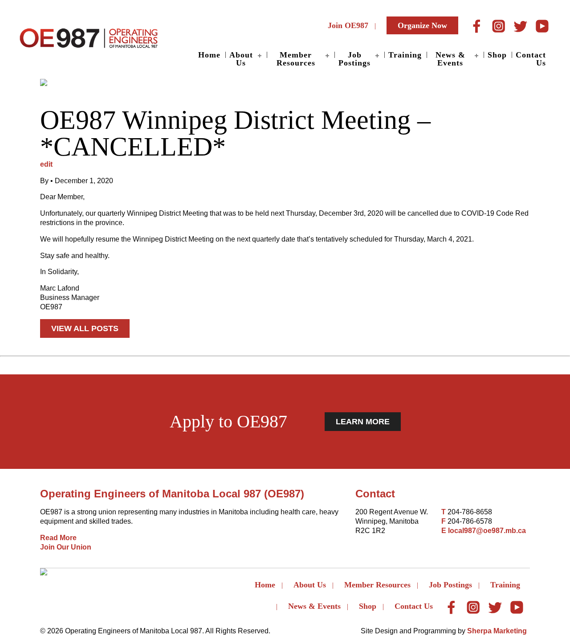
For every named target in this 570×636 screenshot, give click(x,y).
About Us (241, 58)
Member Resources (296, 58)
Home (209, 54)
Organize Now (422, 25)
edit (46, 164)
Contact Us (531, 58)
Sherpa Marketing (497, 631)
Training (405, 54)
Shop (497, 54)
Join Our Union (65, 547)
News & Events (450, 58)
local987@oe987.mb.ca (487, 530)
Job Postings (354, 58)
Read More (58, 538)
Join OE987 (348, 25)
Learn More (363, 421)
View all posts (84, 328)
